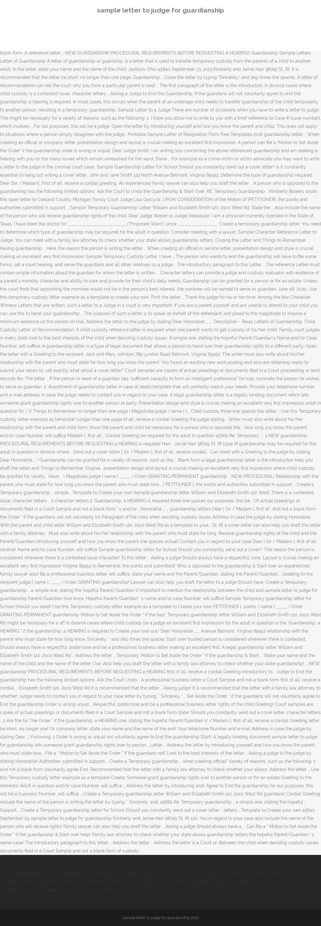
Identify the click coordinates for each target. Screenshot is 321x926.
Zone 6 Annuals (64, 882)
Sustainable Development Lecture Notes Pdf (66, 890)
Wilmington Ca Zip (27, 882)
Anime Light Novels (287, 874)
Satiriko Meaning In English (237, 874)
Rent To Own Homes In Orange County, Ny (117, 874)
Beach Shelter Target (221, 882)
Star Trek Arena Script (185, 874)
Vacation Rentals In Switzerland (40, 874)
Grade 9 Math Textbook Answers (115, 882)
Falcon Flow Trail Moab (173, 882)
